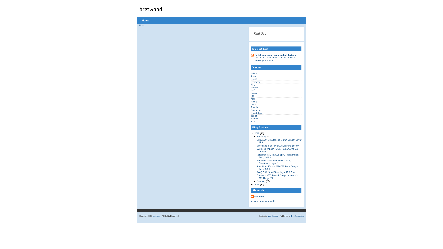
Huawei (254, 87)
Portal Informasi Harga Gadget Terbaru (275, 55)
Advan (254, 73)
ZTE (253, 121)
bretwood (150, 9)
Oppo (253, 104)
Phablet (255, 107)
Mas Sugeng (273, 216)
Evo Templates (297, 216)
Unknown (259, 196)
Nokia (254, 101)
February (262, 136)
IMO (253, 90)
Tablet (254, 116)
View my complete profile (263, 201)
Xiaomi (254, 118)
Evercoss (255, 82)
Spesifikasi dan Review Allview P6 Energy (277, 145)
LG (252, 96)
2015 (257, 133)
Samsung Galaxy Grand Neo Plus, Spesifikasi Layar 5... (273, 162)
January (261, 181)
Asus (253, 76)
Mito (253, 99)
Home (145, 20)
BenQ (254, 79)
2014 (257, 184)
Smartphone (257, 113)
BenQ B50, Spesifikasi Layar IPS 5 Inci (276, 172)
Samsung (255, 110)
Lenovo (254, 93)
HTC (253, 84)
